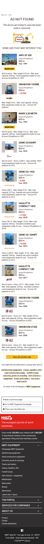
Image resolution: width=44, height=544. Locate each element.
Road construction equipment (13, 457)
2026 (23, 306)
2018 (23, 217)
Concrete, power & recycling (15, 376)
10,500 (22, 93)
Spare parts (22, 381)
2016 (23, 151)
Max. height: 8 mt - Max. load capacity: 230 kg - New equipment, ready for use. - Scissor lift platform (20, 105)
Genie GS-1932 (26, 171)
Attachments (7, 479)
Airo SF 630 (25, 55)
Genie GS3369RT (27, 142)
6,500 (22, 180)
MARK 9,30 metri (28, 113)
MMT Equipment (33, 387)
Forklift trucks (33, 373)
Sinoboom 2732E (28, 327)
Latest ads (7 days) (9, 494)
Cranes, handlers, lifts (32, 370)
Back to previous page (13, 400)
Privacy (5, 518)
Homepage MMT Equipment (13, 449)
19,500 (22, 243)
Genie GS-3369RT (28, 234)
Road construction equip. (14, 373)
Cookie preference (9, 524)
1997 (23, 64)
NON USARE (35, 379)
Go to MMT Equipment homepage (18, 404)
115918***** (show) (22, 541)
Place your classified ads (15, 409)
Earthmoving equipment (11, 370)
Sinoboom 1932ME (29, 84)
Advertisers (6, 491)
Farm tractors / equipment (12, 476)
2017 (23, 278)
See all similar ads (22, 357)
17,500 (22, 215)
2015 (23, 246)
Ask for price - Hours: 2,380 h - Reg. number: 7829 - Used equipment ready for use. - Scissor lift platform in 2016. (22, 163)
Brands (4, 487)
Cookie (4, 521)
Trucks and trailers (22, 379)
